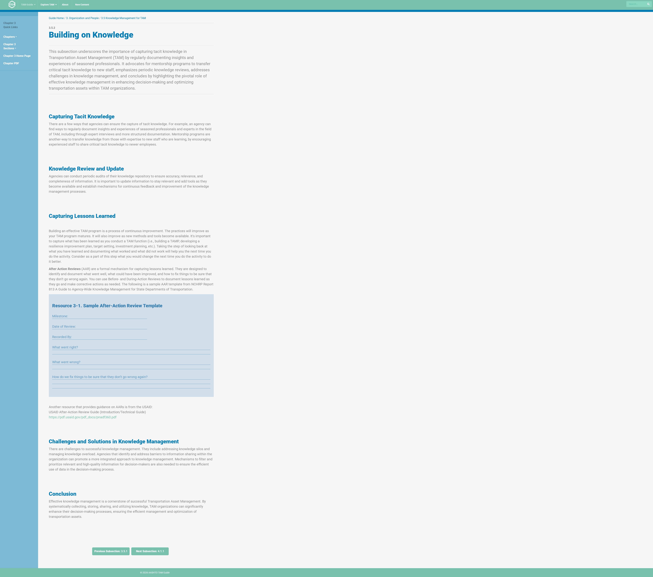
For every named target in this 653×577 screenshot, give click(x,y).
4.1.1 (150, 551)
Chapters (9, 36)
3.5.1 (110, 551)
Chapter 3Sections (9, 46)
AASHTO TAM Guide (159, 572)
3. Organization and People (82, 18)
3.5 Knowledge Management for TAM (123, 18)
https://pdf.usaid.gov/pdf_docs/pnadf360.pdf (82, 417)
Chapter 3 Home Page (17, 55)
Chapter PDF (11, 63)
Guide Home (56, 18)
